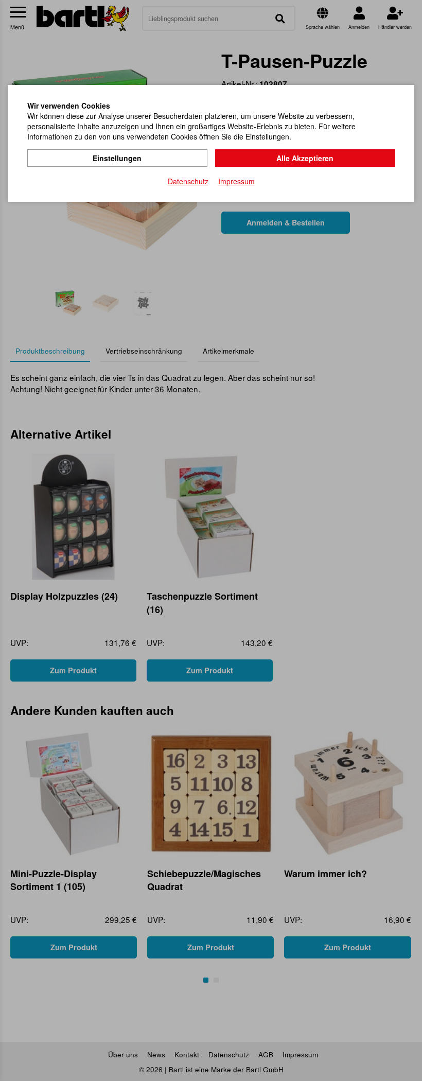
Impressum (236, 181)
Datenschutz (188, 181)
